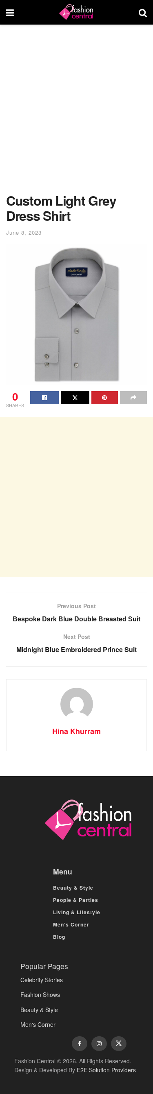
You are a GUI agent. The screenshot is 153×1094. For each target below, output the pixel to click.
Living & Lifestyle (76, 912)
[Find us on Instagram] (99, 1043)
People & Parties (75, 900)
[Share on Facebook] (44, 397)
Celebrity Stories (41, 980)
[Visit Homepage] (76, 12)
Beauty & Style (73, 887)
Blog (59, 936)
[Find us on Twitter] (118, 1043)
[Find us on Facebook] (79, 1043)
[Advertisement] (76, 113)
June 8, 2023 (24, 232)
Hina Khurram (76, 731)
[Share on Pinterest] (104, 397)
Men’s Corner (71, 924)
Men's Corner (37, 1024)
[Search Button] (143, 12)
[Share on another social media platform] (133, 397)
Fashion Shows (40, 994)
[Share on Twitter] (75, 397)
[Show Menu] (10, 12)
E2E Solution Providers (106, 1070)
